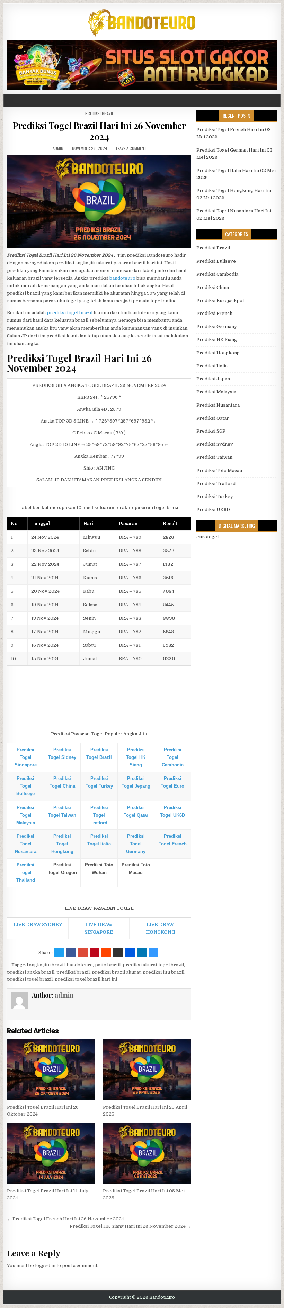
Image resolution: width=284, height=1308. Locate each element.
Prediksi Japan (213, 378)
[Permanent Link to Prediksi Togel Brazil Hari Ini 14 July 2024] (51, 1153)
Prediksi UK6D (213, 509)
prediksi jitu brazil (163, 972)
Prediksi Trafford (216, 483)
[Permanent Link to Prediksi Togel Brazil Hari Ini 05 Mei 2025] (147, 1153)
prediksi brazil (73, 972)
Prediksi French (214, 313)
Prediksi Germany (216, 326)
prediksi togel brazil (69, 312)
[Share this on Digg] (130, 952)
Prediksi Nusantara (218, 405)
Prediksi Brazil (99, 113)
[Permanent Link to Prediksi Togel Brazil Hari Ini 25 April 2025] (147, 1069)
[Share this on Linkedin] (142, 952)
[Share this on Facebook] (71, 952)
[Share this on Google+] (83, 952)
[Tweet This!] (59, 952)
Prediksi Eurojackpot (220, 300)
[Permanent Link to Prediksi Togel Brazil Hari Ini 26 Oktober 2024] (51, 1069)
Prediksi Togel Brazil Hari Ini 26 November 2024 (99, 130)
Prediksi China (212, 287)
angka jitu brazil (47, 965)
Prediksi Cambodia (217, 274)
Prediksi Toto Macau (219, 470)
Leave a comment (131, 148)
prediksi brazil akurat (116, 972)
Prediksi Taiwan (214, 457)
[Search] (275, 100)
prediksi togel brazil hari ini (86, 979)
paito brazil (108, 965)
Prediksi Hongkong (218, 352)
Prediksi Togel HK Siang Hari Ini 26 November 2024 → (130, 1226)
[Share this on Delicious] (153, 952)
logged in (45, 1265)
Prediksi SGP (210, 431)
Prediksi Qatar (212, 418)
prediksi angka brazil (30, 972)
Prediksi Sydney (214, 444)
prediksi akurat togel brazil (153, 965)
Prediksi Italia (212, 366)
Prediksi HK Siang (216, 339)
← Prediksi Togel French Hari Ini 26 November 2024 (65, 1218)
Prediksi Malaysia (216, 391)
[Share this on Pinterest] (94, 952)
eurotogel (207, 536)
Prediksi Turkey (214, 496)
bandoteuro (122, 278)
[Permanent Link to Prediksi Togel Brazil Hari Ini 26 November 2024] (99, 201)
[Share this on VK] (118, 952)
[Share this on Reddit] (106, 952)
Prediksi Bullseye (216, 261)
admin (58, 148)
